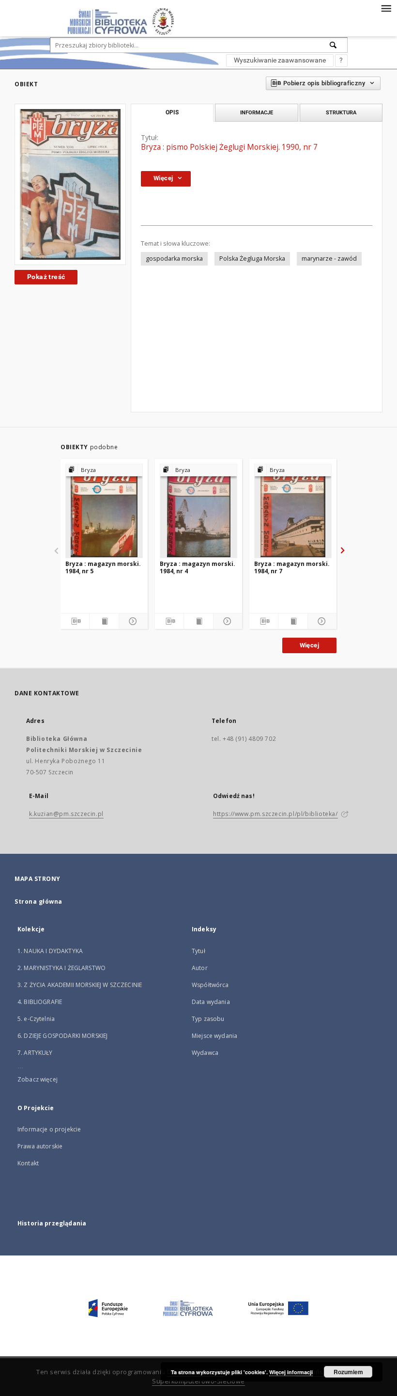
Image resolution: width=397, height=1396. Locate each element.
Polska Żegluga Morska (252, 258)
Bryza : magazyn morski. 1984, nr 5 (103, 567)
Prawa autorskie (39, 1146)
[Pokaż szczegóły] (132, 621)
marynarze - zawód (329, 258)
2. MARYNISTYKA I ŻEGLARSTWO (61, 968)
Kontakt (28, 1163)
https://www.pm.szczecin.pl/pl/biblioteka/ (275, 814)
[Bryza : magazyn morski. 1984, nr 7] (293, 510)
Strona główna (38, 901)
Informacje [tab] (256, 112)
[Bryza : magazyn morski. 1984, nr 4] (198, 510)
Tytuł (198, 951)
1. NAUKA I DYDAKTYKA (50, 951)
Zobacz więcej (37, 1079)
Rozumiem (348, 1371)
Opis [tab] (172, 112)
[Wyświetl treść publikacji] (104, 621)
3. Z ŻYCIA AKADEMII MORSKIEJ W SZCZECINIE (79, 985)
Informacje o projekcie (49, 1129)
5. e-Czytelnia (36, 1019)
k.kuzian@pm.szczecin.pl (66, 814)
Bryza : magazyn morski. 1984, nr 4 (197, 567)
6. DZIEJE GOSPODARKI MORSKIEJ (62, 1036)
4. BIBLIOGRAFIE (39, 1002)
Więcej (309, 645)
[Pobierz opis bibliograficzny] (75, 621)
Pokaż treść (46, 277)
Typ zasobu (208, 1019)
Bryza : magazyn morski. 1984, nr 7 (292, 567)
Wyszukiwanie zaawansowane (280, 60)
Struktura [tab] (341, 112)
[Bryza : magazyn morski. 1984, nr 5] (104, 510)
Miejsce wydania (214, 1036)
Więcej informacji (291, 1372)
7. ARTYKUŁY (35, 1053)
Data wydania (211, 1002)
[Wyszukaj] (334, 45)
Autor (200, 968)
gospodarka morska (174, 258)
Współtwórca (210, 985)
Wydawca (205, 1053)
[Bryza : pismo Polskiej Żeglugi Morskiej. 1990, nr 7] (70, 184)
